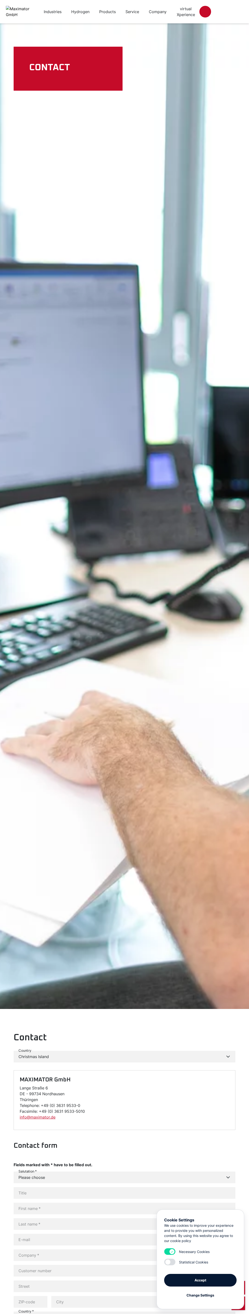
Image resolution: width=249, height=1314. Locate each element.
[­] (205, 12)
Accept (200, 1280)
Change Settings (200, 1295)
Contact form (35, 1145)
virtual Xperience (186, 11)
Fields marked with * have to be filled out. (53, 1164)
